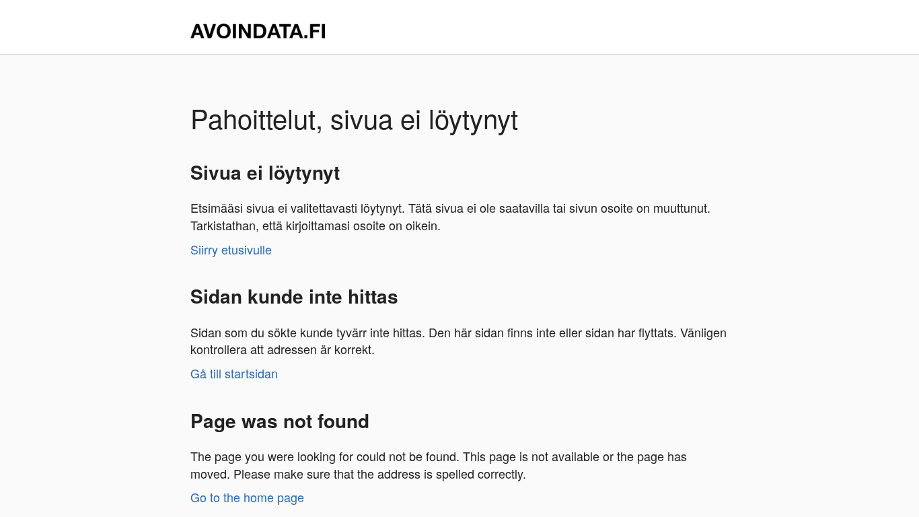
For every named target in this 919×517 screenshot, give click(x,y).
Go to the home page (247, 497)
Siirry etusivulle (231, 249)
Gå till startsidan (234, 373)
